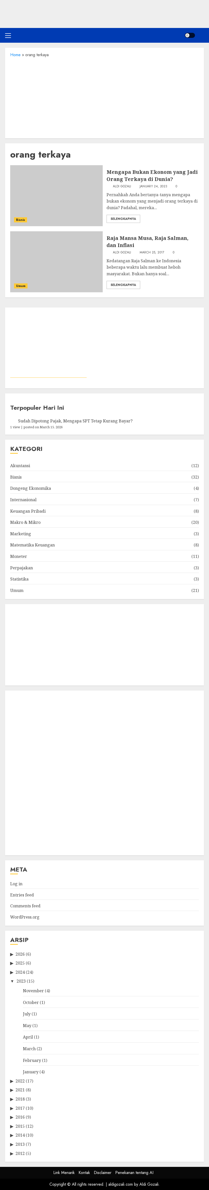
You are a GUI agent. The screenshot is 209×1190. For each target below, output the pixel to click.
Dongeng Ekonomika (30, 488)
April (28, 1037)
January (30, 1072)
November (33, 991)
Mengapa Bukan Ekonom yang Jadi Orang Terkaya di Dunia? (152, 175)
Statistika (19, 579)
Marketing (20, 534)
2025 (20, 963)
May (27, 1025)
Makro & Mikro (25, 522)
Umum (20, 286)
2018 (20, 1099)
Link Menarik (64, 1173)
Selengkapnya (123, 219)
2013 (20, 1144)
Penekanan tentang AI (134, 1173)
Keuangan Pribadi (28, 511)
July (27, 1014)
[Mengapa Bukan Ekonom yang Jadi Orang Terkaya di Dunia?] (56, 195)
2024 (20, 972)
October (31, 1002)
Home (15, 55)
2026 (20, 954)
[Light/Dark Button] (190, 35)
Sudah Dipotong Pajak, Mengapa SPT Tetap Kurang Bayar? (75, 421)
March (29, 1048)
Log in (16, 884)
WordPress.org (25, 917)
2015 (20, 1126)
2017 (20, 1108)
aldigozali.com (120, 1184)
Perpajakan (21, 568)
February (32, 1060)
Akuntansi (20, 465)
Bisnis (20, 220)
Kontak (84, 1173)
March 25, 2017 (152, 253)
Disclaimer (102, 1173)
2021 (20, 1090)
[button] (8, 35)
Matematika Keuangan (32, 545)
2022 (20, 1081)
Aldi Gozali (121, 187)
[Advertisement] (104, 96)
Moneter (18, 556)
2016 (20, 1117)
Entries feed (22, 895)
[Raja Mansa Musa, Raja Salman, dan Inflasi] (56, 261)
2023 (21, 981)
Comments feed (25, 906)
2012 (20, 1153)
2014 (20, 1135)
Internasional (23, 499)
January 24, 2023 (153, 187)
